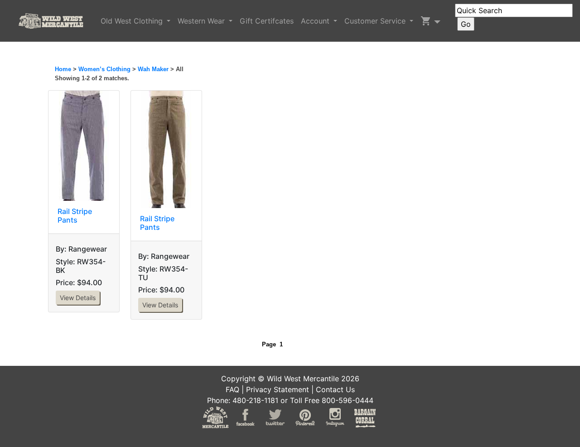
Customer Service (376, 20)
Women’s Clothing (104, 69)
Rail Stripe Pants (75, 215)
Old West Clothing (133, 20)
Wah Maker (153, 69)
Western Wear (202, 20)
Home (63, 69)
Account (316, 20)
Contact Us (335, 389)
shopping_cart (425, 20)
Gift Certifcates (267, 20)
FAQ (232, 389)
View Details (78, 297)
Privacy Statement (277, 389)
